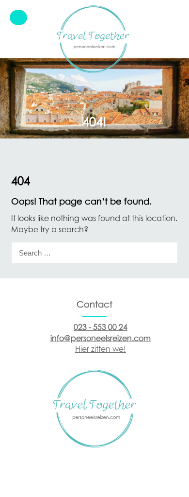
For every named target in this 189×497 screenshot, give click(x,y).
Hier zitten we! (100, 349)
